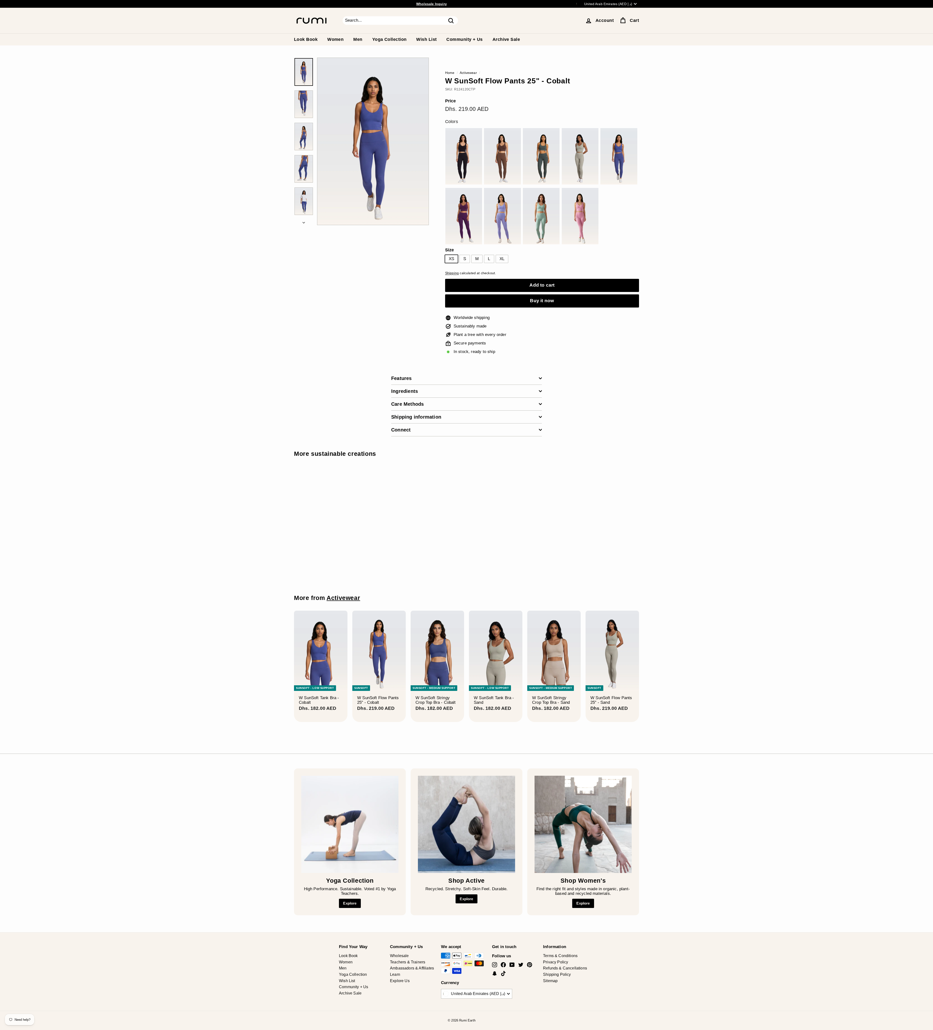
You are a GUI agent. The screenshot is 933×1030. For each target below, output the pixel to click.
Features (401, 378)
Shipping (452, 273)
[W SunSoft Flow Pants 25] (463, 156)
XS (451, 258)
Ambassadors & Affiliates (412, 968)
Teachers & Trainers (407, 962)
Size (449, 250)
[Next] (303, 221)
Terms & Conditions (560, 956)
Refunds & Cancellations (565, 968)
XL (502, 258)
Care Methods (407, 404)
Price (450, 101)
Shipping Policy (557, 974)
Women (335, 39)
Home (450, 73)
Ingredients (404, 391)
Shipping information (416, 417)
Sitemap (550, 981)
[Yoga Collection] (349, 824)
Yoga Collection (389, 39)
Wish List (426, 39)
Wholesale (399, 956)
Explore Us (400, 981)
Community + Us (464, 39)
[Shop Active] (466, 824)
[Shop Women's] (583, 824)
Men (357, 39)
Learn (395, 974)
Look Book (306, 39)
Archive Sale (506, 39)
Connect (401, 429)
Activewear (468, 73)
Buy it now (542, 300)
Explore (349, 903)
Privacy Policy (555, 962)
